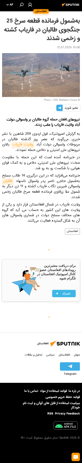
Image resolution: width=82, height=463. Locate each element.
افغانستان (72, 231)
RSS (50, 414)
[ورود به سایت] (30, 4)
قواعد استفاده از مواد (53, 391)
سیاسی (50, 354)
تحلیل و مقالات (33, 354)
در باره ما (74, 391)
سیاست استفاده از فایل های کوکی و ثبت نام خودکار (51, 405)
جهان (77, 354)
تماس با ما (31, 391)
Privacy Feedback (67, 414)
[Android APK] (65, 426)
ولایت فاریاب (22, 145)
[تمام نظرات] (75, 457)
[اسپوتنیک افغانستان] (71, 7)
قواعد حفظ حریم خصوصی (63, 397)
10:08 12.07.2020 (68, 48)
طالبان (8, 181)
